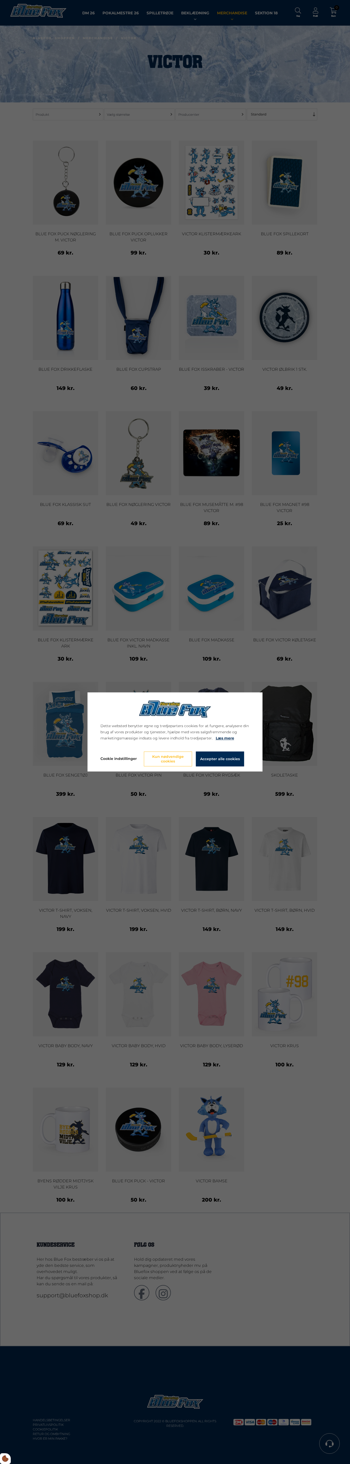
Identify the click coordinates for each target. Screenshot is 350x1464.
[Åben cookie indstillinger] (5, 1458)
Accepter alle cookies (220, 759)
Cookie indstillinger (118, 759)
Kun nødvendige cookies (168, 759)
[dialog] (175, 731)
